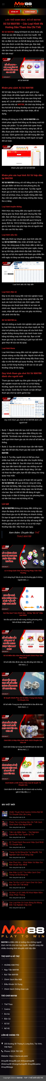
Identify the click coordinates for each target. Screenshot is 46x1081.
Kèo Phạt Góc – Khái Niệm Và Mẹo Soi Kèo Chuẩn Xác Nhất (26, 863)
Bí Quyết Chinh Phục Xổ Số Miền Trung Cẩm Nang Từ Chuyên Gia (23, 699)
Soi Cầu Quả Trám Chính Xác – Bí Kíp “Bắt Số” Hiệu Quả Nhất (23, 614)
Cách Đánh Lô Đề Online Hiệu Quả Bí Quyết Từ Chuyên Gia (23, 784)
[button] (3, 4)
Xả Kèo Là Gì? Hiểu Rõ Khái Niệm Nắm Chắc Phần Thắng (26, 893)
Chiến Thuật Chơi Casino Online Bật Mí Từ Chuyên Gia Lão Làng (26, 813)
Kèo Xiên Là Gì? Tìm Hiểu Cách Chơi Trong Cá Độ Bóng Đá (24, 873)
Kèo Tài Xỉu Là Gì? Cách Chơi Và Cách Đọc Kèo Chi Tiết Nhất (25, 883)
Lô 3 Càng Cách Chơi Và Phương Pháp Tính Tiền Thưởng (23, 572)
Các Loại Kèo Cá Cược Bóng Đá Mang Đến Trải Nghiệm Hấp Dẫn (25, 903)
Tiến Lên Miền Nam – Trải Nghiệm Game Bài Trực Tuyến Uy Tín (24, 833)
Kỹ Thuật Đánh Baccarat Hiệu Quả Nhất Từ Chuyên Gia (26, 843)
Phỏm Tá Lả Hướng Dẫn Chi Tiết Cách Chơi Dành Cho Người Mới (25, 823)
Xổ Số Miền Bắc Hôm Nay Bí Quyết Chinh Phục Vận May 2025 (23, 657)
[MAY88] (23, 4)
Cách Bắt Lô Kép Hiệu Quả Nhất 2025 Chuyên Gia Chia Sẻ (23, 741)
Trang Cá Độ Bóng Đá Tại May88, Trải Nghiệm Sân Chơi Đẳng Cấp (25, 853)
